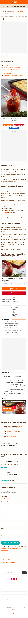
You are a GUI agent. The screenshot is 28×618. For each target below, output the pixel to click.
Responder (4, 467)
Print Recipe (15, 288)
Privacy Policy (4, 599)
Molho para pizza (8, 65)
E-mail (3, 528)
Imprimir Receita (14, 127)
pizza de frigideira (12, 431)
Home (12, 11)
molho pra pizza (12, 445)
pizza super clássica (11, 436)
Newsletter (3, 593)
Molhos (6, 13)
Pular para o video (20, 125)
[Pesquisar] (24, 572)
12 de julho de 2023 (13, 443)
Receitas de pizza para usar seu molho (13, 75)
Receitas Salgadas (19, 11)
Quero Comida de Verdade (7, 596)
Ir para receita (8, 125)
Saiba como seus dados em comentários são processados (13, 548)
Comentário (4, 501)
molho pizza (5, 445)
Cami (5, 443)
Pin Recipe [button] (14, 293)
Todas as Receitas (5, 590)
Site (2, 535)
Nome (3, 521)
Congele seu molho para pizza (11, 69)
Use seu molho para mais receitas (12, 67)
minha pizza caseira (18, 172)
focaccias (6, 212)
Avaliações (4, 496)
